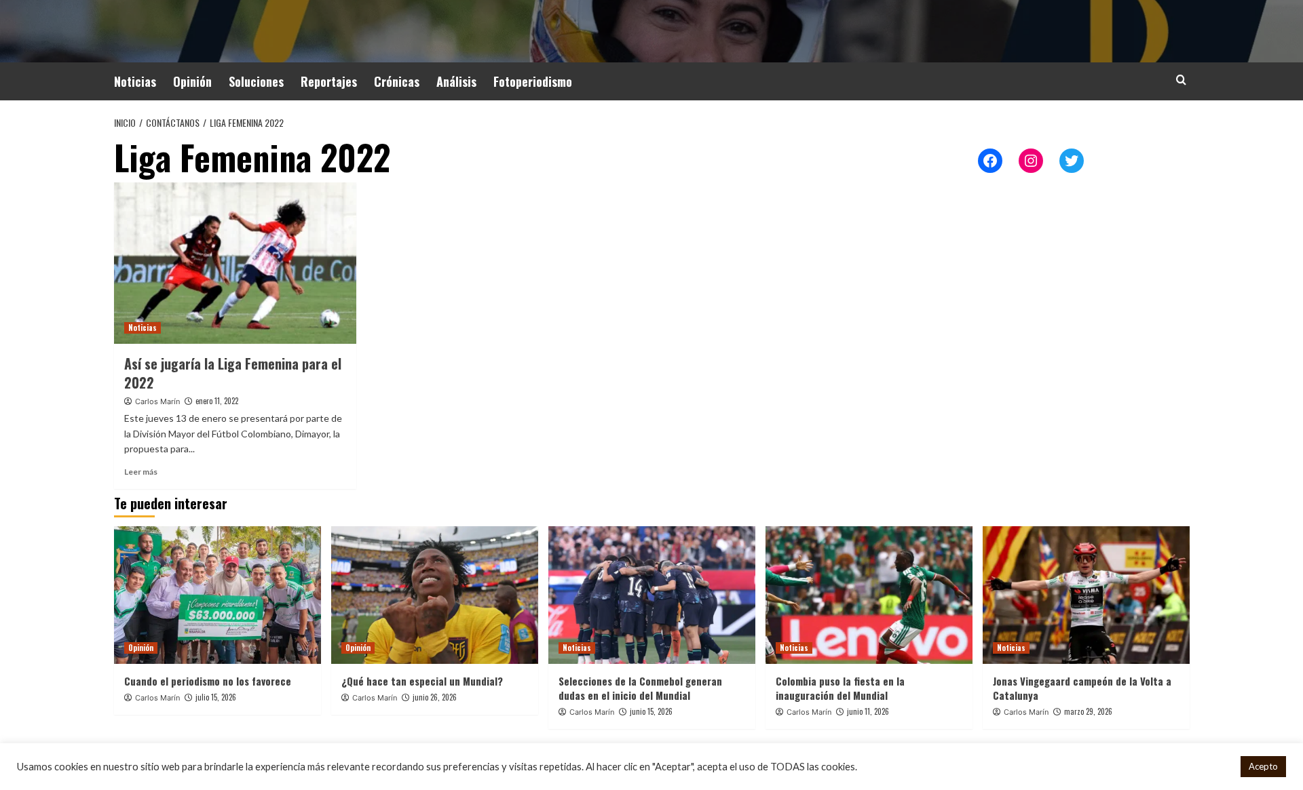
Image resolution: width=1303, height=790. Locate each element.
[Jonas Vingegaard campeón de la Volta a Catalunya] (1086, 595)
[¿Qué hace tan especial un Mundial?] (434, 595)
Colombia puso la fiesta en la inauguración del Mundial (840, 688)
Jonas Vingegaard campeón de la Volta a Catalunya (1082, 688)
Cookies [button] (1212, 766)
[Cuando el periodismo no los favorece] (217, 595)
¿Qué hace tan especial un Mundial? (422, 680)
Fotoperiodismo (532, 81)
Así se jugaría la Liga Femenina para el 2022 (232, 373)
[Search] (1181, 80)
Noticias (135, 81)
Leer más (140, 472)
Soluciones (256, 81)
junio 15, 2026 (651, 711)
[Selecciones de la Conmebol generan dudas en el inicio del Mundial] (651, 595)
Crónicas (396, 81)
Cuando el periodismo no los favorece (207, 680)
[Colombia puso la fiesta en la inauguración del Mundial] (869, 595)
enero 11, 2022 (216, 400)
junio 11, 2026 (868, 711)
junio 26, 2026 (435, 697)
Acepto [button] (1263, 766)
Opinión (192, 81)
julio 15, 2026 (215, 697)
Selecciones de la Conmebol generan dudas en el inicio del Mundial (640, 688)
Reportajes (329, 81)
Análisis (456, 81)
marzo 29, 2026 (1088, 711)
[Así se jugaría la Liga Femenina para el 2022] (235, 263)
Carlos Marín (157, 401)
